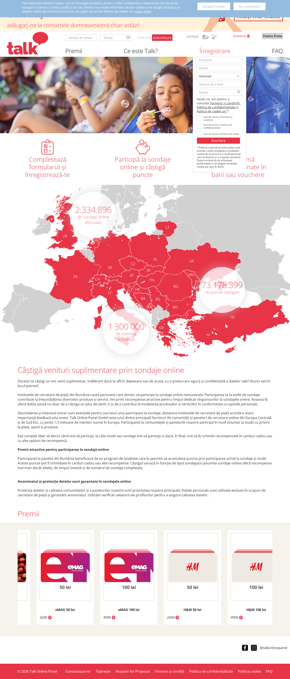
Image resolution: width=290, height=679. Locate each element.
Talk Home (27, 43)
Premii (73, 51)
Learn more (143, 11)
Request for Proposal (133, 671)
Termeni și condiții (169, 671)
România (239, 36)
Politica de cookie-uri (212, 111)
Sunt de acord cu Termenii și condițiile (217, 118)
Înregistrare (215, 51)
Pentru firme (272, 36)
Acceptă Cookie (214, 6)
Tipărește (103, 671)
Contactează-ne (77, 671)
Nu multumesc (249, 6)
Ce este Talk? (141, 51)
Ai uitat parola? (144, 37)
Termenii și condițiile (225, 103)
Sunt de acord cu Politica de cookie (221, 133)
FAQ (277, 51)
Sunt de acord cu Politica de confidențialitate (217, 126)
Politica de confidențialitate (216, 107)
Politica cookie (249, 671)
